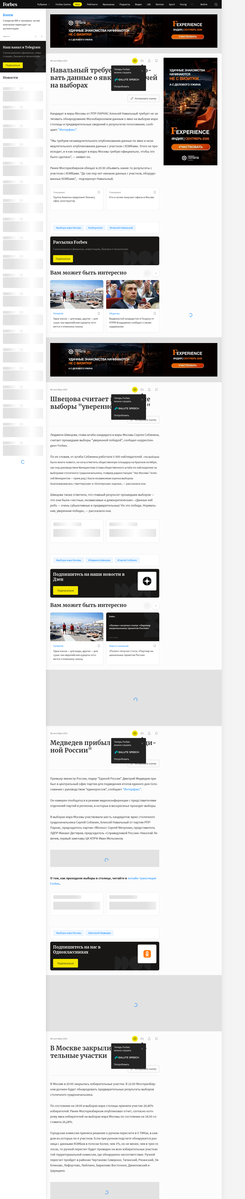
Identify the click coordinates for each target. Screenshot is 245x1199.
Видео (138, 4)
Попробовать (121, 86)
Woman (160, 4)
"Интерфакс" (67, 129)
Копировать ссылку (145, 98)
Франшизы (108, 4)
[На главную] (10, 4)
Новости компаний (118, 645)
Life (149, 4)
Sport (172, 4)
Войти (204, 4)
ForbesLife (58, 313)
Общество (114, 313)
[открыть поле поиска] (216, 4)
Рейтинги (92, 4)
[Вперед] (165, 199)
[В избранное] (99, 192)
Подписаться (63, 258)
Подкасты (124, 4)
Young (183, 4)
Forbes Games (68, 4)
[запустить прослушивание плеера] (142, 61)
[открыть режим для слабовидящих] (135, 61)
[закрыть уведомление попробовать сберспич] (142, 71)
